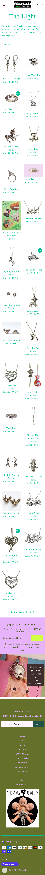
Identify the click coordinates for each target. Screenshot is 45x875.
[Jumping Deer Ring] (33, 257)
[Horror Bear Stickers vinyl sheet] (11, 215)
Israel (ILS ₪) (11, 842)
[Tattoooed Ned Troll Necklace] (33, 463)
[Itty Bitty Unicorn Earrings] (11, 462)
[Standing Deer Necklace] (33, 334)
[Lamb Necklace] (33, 297)
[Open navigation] (6, 4)
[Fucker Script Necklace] (33, 500)
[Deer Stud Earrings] (11, 330)
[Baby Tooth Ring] (11, 98)
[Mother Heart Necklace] (11, 580)
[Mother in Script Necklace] (33, 537)
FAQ (22, 741)
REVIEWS (22, 762)
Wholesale (22, 771)
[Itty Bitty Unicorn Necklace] (11, 258)
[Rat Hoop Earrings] (11, 63)
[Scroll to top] (40, 870)
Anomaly (23, 870)
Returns (22, 749)
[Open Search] (38, 5)
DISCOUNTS (22, 784)
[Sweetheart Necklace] (33, 208)
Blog (22, 780)
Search (22, 736)
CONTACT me (22, 754)
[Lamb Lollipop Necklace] (33, 376)
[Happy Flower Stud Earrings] (11, 294)
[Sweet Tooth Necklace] (33, 135)
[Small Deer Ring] (11, 175)
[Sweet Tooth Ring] (33, 62)
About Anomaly (22, 767)
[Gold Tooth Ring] (33, 170)
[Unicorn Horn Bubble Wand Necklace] (33, 420)
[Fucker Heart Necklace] (11, 373)
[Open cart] (42, 4)
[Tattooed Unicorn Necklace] (11, 134)
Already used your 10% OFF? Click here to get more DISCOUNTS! (35, 675)
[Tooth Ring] (11, 416)
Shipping (22, 745)
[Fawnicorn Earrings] (11, 501)
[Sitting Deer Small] (33, 100)
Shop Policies (22, 758)
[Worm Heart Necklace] (11, 540)
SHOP (22, 776)
